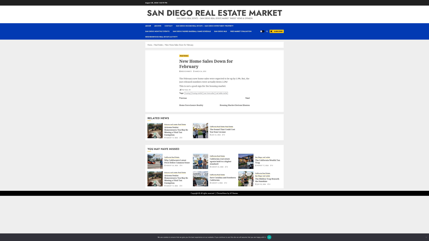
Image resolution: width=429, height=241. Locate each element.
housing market (197, 93)
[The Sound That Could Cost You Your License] (200, 130)
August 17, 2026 (263, 166)
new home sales (209, 93)
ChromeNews (222, 193)
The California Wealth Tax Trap (267, 161)
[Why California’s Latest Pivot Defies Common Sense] (155, 161)
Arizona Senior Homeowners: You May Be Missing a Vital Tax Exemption (176, 131)
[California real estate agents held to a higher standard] (200, 161)
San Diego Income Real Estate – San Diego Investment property (204, 26)
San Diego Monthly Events (157, 31)
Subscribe (278, 31)
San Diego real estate (262, 157)
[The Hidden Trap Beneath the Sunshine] (245, 178)
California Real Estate (217, 127)
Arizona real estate (171, 125)
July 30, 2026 (261, 184)
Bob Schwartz (186, 71)
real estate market (221, 93)
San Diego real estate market (214, 13)
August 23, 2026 (217, 167)
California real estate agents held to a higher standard (220, 161)
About (148, 26)
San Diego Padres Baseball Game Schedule (192, 31)
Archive (157, 26)
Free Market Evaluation (240, 31)
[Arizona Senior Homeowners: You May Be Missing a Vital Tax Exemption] (155, 130)
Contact (169, 26)
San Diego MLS (220, 31)
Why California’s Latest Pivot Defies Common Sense (177, 161)
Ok (269, 237)
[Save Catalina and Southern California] (200, 178)
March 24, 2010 (200, 71)
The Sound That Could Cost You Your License (222, 130)
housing (187, 93)
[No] (426, 237)
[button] (267, 31)
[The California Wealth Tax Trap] (245, 161)
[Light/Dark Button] (262, 31)
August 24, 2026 (172, 166)
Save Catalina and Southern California (223, 178)
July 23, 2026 (216, 135)
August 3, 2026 (217, 183)
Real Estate (184, 56)
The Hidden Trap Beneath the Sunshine (267, 180)
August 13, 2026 (172, 138)
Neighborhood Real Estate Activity (161, 37)
